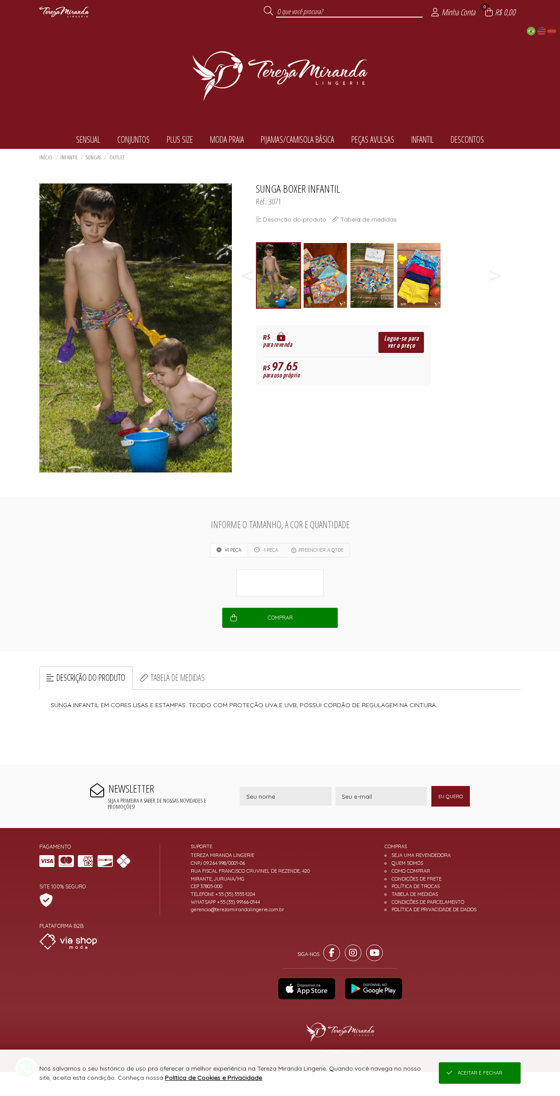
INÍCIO (45, 157)
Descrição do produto (90, 678)
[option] (279, 275)
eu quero (450, 796)
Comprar (280, 617)
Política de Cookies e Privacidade (213, 1078)
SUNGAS (93, 157)
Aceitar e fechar (480, 1073)
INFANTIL (69, 157)
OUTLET (117, 157)
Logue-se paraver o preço (401, 342)
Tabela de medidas (177, 678)
